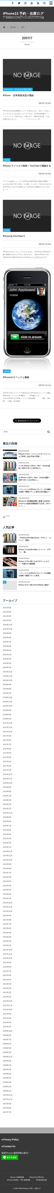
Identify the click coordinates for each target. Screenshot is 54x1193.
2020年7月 (7, 642)
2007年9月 (7, 1104)
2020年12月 (7, 625)
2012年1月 (7, 997)
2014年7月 (7, 873)
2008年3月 (7, 1082)
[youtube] (31, 3)
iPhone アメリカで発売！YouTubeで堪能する (27, 166)
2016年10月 (7, 783)
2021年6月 (7, 616)
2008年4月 (7, 1078)
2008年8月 (7, 1061)
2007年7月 (7, 1112)
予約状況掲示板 (41, 1180)
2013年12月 (7, 903)
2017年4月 (7, 757)
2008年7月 (7, 1065)
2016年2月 (7, 804)
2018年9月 (7, 710)
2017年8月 (7, 740)
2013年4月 (7, 933)
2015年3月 (7, 843)
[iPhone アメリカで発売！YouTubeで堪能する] (27, 145)
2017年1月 (7, 770)
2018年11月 (7, 702)
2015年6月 (7, 830)
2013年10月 (7, 911)
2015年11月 (7, 813)
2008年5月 (7, 1074)
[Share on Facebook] (12, 3)
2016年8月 (7, 791)
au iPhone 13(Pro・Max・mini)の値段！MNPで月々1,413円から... (34, 479)
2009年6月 (7, 1044)
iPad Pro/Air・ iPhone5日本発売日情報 (17, 89)
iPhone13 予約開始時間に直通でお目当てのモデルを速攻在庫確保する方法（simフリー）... (34, 503)
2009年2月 (7, 1052)
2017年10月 (7, 732)
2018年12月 (7, 697)
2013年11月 (7, 907)
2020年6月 (7, 646)
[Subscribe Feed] (38, 3)
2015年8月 (7, 821)
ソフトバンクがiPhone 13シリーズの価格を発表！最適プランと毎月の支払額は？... (34, 490)
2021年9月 (7, 608)
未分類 (6, 160)
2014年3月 (7, 890)
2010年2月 (7, 1027)
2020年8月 (7, 638)
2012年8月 (7, 967)
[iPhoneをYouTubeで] (27, 216)
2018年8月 (7, 715)
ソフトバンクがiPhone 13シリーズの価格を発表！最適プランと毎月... (34, 574)
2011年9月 (7, 1014)
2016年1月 (7, 809)
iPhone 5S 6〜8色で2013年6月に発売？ (34, 585)
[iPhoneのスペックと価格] (27, 320)
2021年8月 (7, 612)
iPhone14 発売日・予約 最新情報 (18, 1180)
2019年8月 (7, 689)
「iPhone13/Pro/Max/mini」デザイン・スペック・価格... (34, 539)
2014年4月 (7, 886)
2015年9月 (7, 817)
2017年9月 (7, 736)
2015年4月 (7, 839)
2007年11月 (7, 1099)
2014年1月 (7, 898)
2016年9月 (7, 787)
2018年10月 (7, 706)
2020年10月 (7, 629)
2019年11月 (7, 676)
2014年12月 (7, 851)
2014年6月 (7, 877)
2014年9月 (7, 864)
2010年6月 (7, 1023)
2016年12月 (7, 774)
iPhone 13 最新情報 (17, 1177)
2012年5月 (7, 980)
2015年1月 (7, 847)
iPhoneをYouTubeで (14, 236)
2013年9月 (7, 916)
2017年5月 (7, 753)
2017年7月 (7, 744)
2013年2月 (7, 941)
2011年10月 (7, 1010)
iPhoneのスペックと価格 (16, 377)
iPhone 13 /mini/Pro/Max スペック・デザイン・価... (34, 551)
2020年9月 (7, 633)
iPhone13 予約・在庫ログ (23, 13)
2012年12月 (7, 950)
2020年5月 (7, 650)
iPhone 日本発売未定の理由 (18, 95)
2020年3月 (7, 659)
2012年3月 (7, 988)
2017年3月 (7, 762)
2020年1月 (7, 667)
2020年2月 (7, 663)
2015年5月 (7, 834)
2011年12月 (7, 1001)
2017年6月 (7, 749)
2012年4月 (7, 984)
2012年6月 (7, 975)
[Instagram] (25, 3)
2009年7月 (7, 1040)
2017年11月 (7, 727)
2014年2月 (7, 894)
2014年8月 (7, 869)
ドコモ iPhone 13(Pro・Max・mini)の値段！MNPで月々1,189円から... (34, 467)
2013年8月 (7, 920)
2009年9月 (7, 1035)
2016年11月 (7, 779)
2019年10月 (7, 680)
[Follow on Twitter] (19, 3)
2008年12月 (7, 1057)
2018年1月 (7, 719)
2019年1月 (7, 693)
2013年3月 (7, 937)
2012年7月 (7, 971)
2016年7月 (7, 796)
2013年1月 (7, 945)
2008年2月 (7, 1087)
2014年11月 (7, 856)
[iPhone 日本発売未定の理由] (27, 75)
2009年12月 (7, 1031)
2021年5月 (7, 620)
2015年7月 (7, 826)
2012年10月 (7, 958)
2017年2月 (7, 766)
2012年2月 (7, 992)
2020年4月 (7, 655)
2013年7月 (7, 924)
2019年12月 (7, 672)
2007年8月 (7, 1108)
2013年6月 (7, 928)
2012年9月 (7, 963)
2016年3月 (7, 800)
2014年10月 (7, 860)
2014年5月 (7, 881)
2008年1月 (7, 1091)
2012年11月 (7, 954)
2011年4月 (7, 1018)
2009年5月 (7, 1048)
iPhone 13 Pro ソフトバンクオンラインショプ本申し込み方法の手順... (34, 455)
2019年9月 (7, 685)
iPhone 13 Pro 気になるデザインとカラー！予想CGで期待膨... (33, 562)
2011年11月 (7, 1005)
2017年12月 (7, 723)
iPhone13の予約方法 (37, 1177)
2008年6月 (7, 1070)
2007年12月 (7, 1095)
